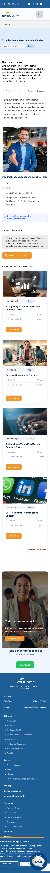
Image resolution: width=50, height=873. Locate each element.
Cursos (7, 760)
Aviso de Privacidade (14, 796)
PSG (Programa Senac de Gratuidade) (23, 779)
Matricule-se (13, 329)
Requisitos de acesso (36, 91)
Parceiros (11, 739)
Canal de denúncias (15, 826)
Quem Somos (12, 721)
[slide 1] (3, 640)
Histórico (11, 725)
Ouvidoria (11, 822)
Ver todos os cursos (37, 550)
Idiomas (10, 774)
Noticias (8, 831)
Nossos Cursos (13, 765)
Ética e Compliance (15, 748)
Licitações (11, 813)
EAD (9, 769)
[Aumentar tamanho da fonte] (8, 4)
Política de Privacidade (12, 853)
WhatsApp (25, 665)
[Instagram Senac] (33, 4)
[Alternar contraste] (3, 4)
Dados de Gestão (14, 730)
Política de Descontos (16, 744)
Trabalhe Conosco (15, 817)
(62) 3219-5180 (39, 701)
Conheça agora (14, 638)
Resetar (15, 4)
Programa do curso (13, 91)
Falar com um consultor (19, 255)
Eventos (8, 836)
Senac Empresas (12, 791)
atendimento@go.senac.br (35, 707)
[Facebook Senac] (29, 4)
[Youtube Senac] (41, 4)
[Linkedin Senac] (37, 4)
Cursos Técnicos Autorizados (19, 735)
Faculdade (11, 753)
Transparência (13, 808)
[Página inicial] (10, 14)
